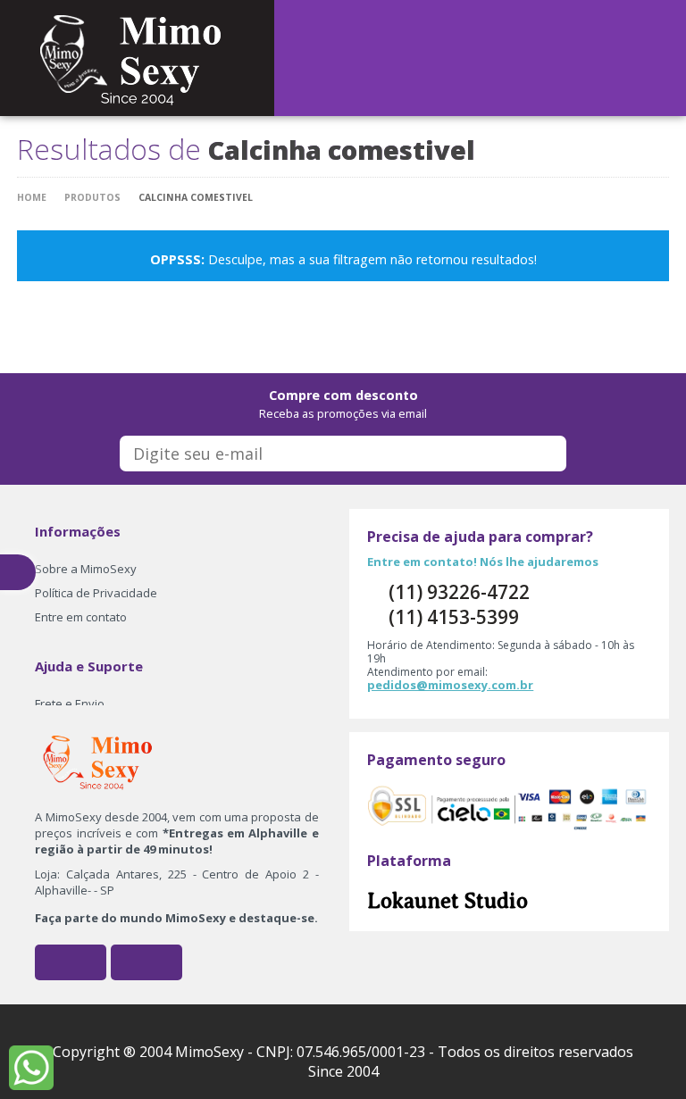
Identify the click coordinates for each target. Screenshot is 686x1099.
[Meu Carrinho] (448, 56)
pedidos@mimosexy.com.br (450, 685)
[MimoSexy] (137, 56)
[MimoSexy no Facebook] (70, 962)
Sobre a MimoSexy (86, 569)
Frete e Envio (70, 703)
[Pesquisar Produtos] (491, 56)
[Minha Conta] (470, 56)
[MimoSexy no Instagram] (146, 962)
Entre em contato (81, 617)
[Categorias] (512, 56)
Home (31, 197)
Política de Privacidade (96, 593)
